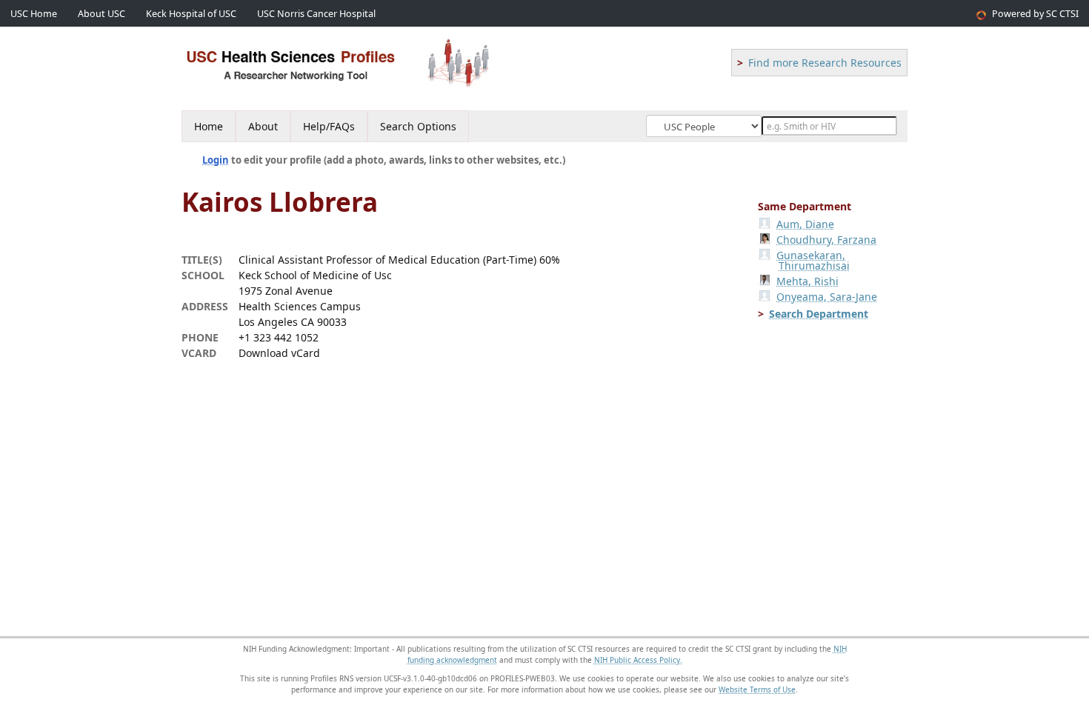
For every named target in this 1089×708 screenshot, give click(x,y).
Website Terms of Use (757, 689)
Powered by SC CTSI (1035, 13)
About (263, 126)
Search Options (418, 126)
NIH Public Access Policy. (638, 660)
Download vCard (279, 353)
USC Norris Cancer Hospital (316, 13)
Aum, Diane (805, 224)
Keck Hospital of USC (191, 13)
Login (215, 160)
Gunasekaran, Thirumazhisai (813, 260)
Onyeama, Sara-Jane (826, 297)
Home (208, 126)
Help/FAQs (329, 126)
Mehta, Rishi (807, 281)
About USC (101, 13)
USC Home (33, 13)
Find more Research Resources (825, 63)
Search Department (818, 314)
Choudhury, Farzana (826, 240)
